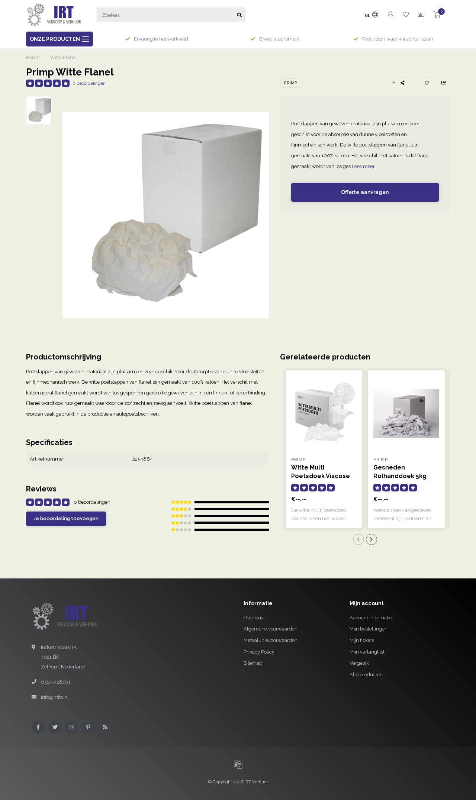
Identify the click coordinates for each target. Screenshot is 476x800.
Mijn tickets (362, 640)
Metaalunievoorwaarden (271, 640)
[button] (358, 539)
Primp (290, 83)
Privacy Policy (259, 652)
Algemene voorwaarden (271, 629)
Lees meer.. (364, 166)
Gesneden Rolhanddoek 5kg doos (400, 476)
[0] (437, 15)
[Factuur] (238, 764)
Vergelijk (359, 663)
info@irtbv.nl (55, 697)
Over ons (253, 617)
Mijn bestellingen (368, 629)
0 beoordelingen (89, 83)
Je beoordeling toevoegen (66, 518)
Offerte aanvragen (365, 192)
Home (32, 57)
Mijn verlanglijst (367, 652)
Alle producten (366, 674)
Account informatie (371, 617)
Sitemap (253, 663)
